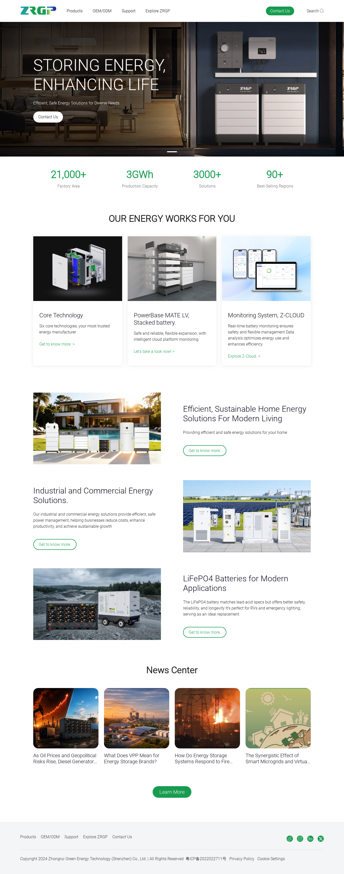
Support (128, 11)
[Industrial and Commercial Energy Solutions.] (247, 516)
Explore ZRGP (158, 11)
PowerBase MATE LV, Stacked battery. (161, 319)
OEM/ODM (102, 11)
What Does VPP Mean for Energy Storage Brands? (131, 758)
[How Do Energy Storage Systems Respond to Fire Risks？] (207, 718)
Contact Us (280, 11)
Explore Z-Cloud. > (244, 356)
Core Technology (61, 315)
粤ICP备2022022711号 (206, 858)
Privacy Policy (241, 858)
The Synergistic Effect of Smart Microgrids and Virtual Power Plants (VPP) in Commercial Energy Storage (277, 758)
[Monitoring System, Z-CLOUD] (266, 269)
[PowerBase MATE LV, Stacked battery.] (172, 269)
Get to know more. (205, 450)
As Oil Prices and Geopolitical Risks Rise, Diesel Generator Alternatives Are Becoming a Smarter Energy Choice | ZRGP (64, 758)
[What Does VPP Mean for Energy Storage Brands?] (136, 718)
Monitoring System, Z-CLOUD (266, 315)
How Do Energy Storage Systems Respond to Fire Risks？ (202, 758)
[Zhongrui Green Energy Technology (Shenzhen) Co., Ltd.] (38, 11)
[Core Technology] (77, 269)
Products (75, 11)
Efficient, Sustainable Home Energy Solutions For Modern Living (244, 413)
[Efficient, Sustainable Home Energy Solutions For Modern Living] (97, 429)
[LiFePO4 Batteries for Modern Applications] (97, 604)
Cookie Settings (271, 858)
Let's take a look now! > (154, 351)
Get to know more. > (57, 344)
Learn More (172, 792)
